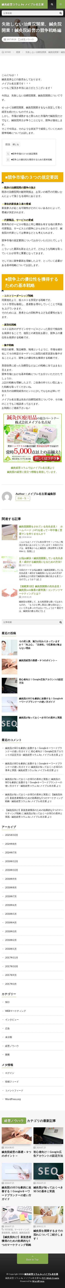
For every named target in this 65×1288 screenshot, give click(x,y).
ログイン (9, 1073)
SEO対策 (9, 1229)
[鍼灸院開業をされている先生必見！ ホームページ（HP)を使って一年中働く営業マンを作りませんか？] (9, 532)
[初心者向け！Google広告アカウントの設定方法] (9, 685)
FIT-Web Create (50, 1278)
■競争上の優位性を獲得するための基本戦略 (29, 159)
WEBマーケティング (15, 1010)
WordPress (38, 1281)
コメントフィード (14, 1090)
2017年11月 (11, 957)
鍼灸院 (15, 1233)
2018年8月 (11, 887)
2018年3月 (11, 931)
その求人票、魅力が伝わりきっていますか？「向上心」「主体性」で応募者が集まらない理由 (40, 644)
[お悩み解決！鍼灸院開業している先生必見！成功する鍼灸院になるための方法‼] (9, 564)
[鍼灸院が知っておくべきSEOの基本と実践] (9, 724)
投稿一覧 (22, 498)
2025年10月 (11, 835)
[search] (60, 13)
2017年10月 (11, 966)
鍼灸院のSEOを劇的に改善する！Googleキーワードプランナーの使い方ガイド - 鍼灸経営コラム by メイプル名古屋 (33, 782)
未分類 (8, 1037)
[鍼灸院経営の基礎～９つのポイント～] (9, 666)
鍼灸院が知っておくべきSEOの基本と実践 (40, 717)
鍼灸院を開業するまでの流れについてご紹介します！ (48, 1234)
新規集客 (6, 1233)
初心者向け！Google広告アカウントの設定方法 (48, 1153)
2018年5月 (11, 913)
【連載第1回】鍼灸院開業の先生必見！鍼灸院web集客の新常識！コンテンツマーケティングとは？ (41, 590)
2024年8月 (11, 843)
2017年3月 (11, 983)
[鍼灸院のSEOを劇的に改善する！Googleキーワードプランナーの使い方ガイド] (9, 704)
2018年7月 (11, 896)
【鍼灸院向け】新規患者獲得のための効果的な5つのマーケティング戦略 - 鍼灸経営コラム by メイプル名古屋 (34, 798)
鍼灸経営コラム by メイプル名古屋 (41, 1274)
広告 (7, 1028)
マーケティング (21, 1229)
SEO (7, 1002)
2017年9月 (11, 975)
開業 (7, 1054)
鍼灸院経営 (24, 1233)
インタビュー (12, 1019)
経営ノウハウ (27, 39)
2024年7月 (11, 852)
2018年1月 (11, 948)
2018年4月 (11, 922)
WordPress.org (13, 1099)
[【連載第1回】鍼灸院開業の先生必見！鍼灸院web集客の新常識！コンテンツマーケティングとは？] (9, 592)
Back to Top (32, 1259)
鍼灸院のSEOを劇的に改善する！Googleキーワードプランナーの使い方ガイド (16, 1193)
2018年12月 (11, 861)
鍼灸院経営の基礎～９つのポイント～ (38, 660)
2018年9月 (11, 878)
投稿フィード (12, 1081)
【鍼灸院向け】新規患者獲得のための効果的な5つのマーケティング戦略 (16, 1240)
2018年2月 (11, 940)
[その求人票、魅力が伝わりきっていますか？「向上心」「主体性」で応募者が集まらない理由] (9, 647)
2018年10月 (11, 870)
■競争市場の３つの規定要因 (22, 153)
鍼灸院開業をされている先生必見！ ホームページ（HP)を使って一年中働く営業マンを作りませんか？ (41, 530)
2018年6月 (11, 905)
